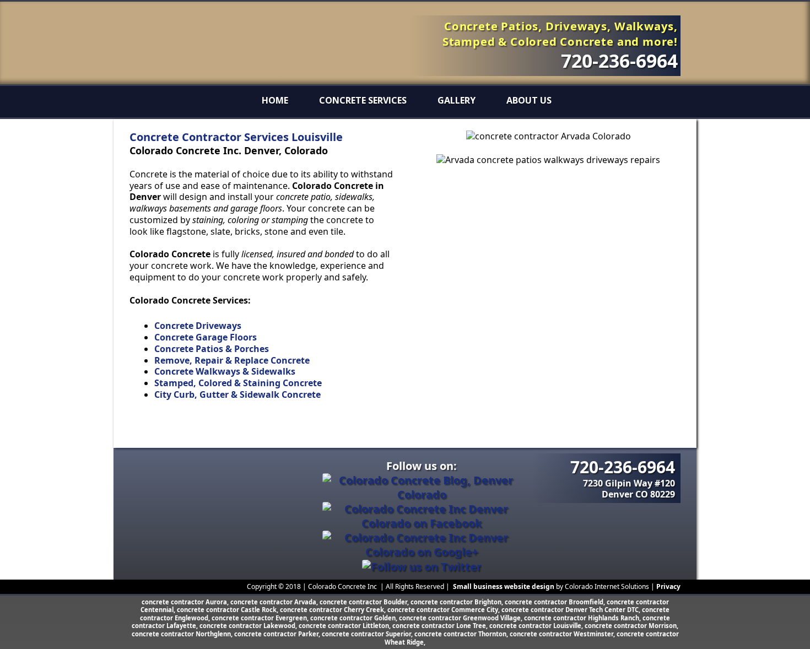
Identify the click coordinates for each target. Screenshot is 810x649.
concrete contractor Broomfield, (556, 602)
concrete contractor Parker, (278, 634)
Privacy (668, 586)
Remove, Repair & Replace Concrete (232, 360)
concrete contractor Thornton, (462, 634)
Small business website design (503, 586)
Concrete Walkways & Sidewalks (224, 371)
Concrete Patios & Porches (211, 349)
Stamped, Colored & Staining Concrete (238, 383)
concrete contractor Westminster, (563, 634)
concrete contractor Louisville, (537, 625)
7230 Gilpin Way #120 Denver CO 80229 (629, 489)
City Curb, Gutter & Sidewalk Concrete (237, 394)
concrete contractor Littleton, (345, 625)
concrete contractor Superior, (368, 634)
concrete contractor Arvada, (275, 602)
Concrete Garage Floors (205, 337)
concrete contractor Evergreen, (261, 618)
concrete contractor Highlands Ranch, (583, 618)
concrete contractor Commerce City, (444, 609)
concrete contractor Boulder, (365, 602)
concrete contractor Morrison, (631, 625)
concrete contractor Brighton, (458, 602)
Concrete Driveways (197, 326)
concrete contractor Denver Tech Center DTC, (571, 609)
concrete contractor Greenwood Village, (461, 618)
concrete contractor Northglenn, (183, 634)
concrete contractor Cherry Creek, (333, 609)
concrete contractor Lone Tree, (440, 625)
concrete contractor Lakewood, (249, 625)
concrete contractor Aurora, (186, 602)
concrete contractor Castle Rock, (228, 609)
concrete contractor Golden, (354, 618)
